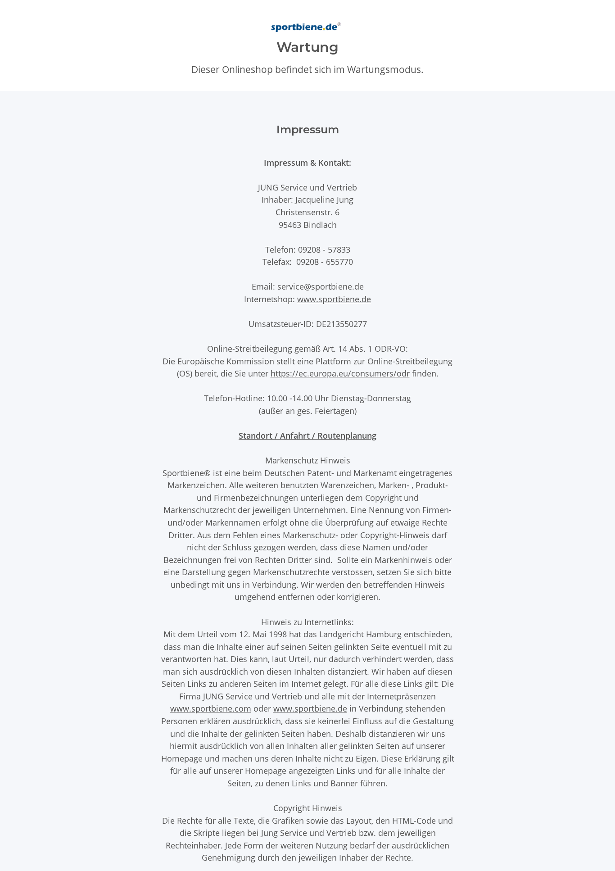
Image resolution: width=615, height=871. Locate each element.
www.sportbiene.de (334, 298)
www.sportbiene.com (210, 708)
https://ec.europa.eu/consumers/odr (340, 373)
